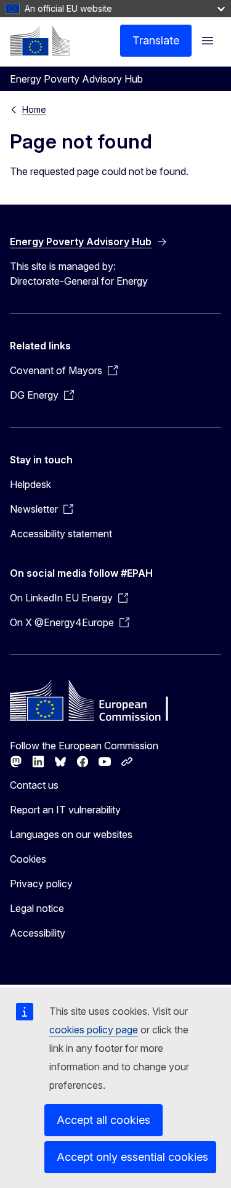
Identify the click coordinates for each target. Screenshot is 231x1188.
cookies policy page (93, 1029)
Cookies (28, 859)
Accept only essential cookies (132, 1156)
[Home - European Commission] (40, 40)
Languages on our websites (71, 834)
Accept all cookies (103, 1119)
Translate (155, 40)
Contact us (34, 785)
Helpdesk (30, 484)
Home (34, 109)
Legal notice (37, 908)
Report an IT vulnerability (65, 810)
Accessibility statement (61, 533)
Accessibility (37, 933)
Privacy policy (41, 883)
